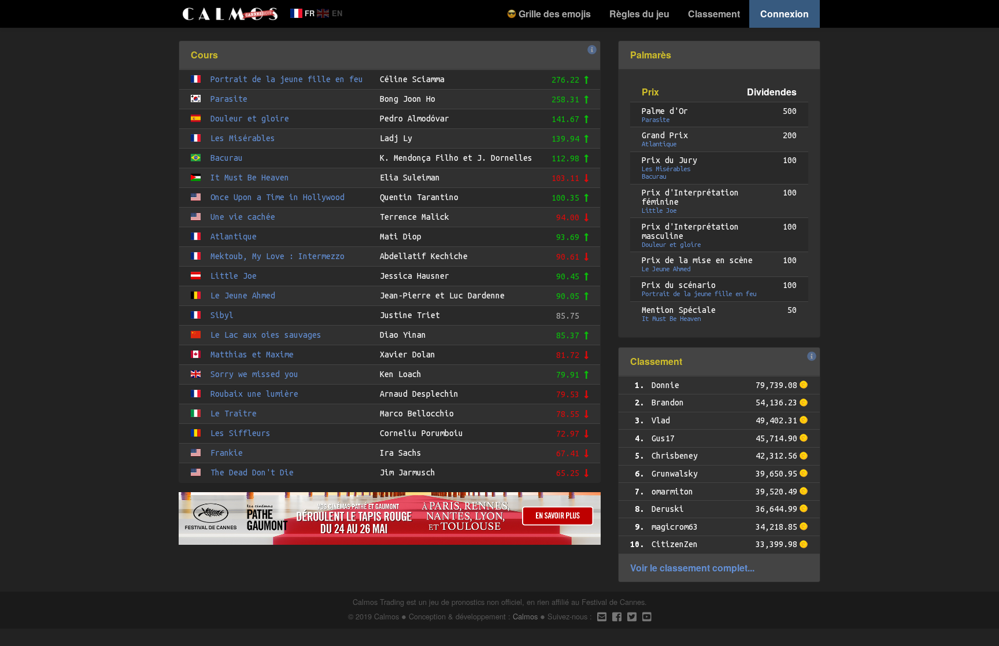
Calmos (525, 616)
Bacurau (226, 158)
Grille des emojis (553, 13)
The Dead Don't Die (252, 472)
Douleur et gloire (249, 118)
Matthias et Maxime (252, 354)
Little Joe (233, 275)
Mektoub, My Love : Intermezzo (277, 256)
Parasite (228, 99)
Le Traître (233, 413)
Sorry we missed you (254, 374)
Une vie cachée (242, 217)
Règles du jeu (639, 13)
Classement (714, 13)
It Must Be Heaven (249, 177)
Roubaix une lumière (254, 393)
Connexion (784, 13)
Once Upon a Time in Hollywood (277, 197)
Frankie (226, 452)
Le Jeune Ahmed (242, 295)
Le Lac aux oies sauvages (265, 334)
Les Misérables (242, 138)
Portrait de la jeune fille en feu (286, 79)
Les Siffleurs (240, 433)
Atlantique (233, 236)
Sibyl (222, 315)
